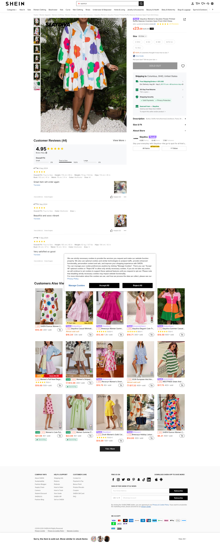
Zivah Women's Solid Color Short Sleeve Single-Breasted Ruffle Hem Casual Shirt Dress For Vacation (110, 435)
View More (110, 449)
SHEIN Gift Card (78, 493)
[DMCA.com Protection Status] (119, 528)
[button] (207, 3)
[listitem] (49, 312)
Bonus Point (77, 484)
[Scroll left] (209, 9)
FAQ (74, 496)
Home (36, 15)
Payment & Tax (78, 481)
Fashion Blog (39, 499)
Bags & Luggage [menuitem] (184, 10)
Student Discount (41, 493)
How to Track (58, 490)
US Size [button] (141, 36)
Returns (56, 481)
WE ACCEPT (115, 516)
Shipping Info (58, 478)
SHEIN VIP (57, 496)
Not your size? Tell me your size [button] (144, 59)
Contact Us (77, 478)
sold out (155, 65)
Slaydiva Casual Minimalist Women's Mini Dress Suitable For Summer (79, 329)
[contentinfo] (149, 522)
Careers (37, 490)
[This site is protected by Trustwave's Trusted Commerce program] (113, 528)
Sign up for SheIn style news (123, 486)
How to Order (58, 487)
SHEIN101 (38, 496)
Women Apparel (44, 15)
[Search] (141, 3)
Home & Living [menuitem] (119, 10)
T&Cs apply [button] (144, 92)
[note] (79, 323)
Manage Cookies (73, 531)
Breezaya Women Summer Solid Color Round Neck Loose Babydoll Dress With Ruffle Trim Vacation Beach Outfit (110, 329)
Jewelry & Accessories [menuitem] (136, 10)
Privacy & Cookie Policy (161, 505)
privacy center (146, 507)
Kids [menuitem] (61, 10)
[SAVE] (183, 65)
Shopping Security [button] (147, 97)
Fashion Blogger (40, 484)
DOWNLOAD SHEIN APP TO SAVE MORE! (170, 474)
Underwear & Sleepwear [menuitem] (102, 10)
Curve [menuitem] (68, 10)
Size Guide (58, 493)
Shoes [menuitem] (88, 10)
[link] (197, 3)
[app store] (156, 481)
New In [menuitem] (22, 10)
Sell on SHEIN (59, 499)
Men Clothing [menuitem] (78, 10)
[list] (131, 479)
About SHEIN (39, 478)
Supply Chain (39, 487)
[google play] (161, 481)
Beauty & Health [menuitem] (152, 10)
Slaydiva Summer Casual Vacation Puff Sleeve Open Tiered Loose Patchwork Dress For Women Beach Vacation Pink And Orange (171, 329)
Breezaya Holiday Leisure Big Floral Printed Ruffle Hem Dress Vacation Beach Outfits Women (140, 435)
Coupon (76, 490)
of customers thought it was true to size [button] (151, 53)
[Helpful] (111, 196)
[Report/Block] (125, 196)
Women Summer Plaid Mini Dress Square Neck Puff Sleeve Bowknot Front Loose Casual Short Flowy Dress (79, 432)
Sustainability (39, 481)
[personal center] (192, 3)
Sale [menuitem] (29, 10)
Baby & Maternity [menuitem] (168, 10)
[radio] (137, 42)
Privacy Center (40, 531)
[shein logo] (15, 3)
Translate (37, 185)
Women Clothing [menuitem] (39, 10)
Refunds (57, 484)
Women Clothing (58, 15)
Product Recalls (78, 487)
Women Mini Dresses (85, 15)
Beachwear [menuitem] (53, 10)
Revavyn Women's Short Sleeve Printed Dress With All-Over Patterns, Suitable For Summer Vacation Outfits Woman (110, 382)
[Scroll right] (213, 9)
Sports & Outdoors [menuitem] (200, 10)
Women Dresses (70, 15)
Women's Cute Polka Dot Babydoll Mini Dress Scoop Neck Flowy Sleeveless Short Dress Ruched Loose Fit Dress (49, 432)
